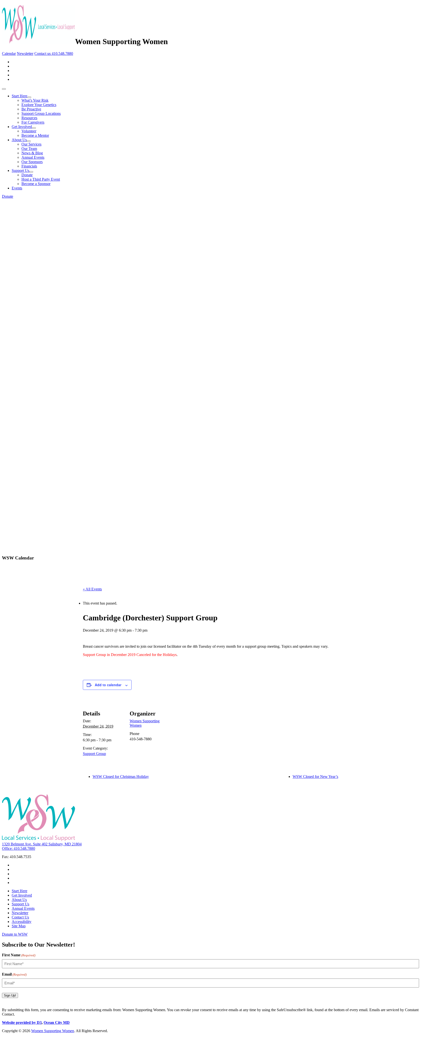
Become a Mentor (35, 135)
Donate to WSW (15, 934)
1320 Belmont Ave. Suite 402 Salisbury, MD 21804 (42, 844)
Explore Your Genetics (38, 105)
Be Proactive (31, 109)
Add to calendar (108, 684)
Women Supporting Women (52, 1031)
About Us (19, 140)
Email (14, 974)
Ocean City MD (57, 1022)
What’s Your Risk (34, 100)
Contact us (43, 53)
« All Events (92, 589)
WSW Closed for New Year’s (315, 776)
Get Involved (22, 127)
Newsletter (25, 53)
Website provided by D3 (22, 1022)
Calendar (9, 53)
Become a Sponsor (35, 184)
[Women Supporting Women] (38, 41)
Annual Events (32, 157)
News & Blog (32, 153)
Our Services (31, 144)
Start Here (19, 96)
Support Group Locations (41, 113)
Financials (29, 166)
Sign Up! (10, 995)
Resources (29, 118)
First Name (18, 955)
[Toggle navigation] (4, 89)
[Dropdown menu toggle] (29, 97)
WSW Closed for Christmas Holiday (121, 776)
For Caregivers (32, 122)
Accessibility (21, 922)
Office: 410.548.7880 (18, 848)
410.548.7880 (62, 53)
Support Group (94, 754)
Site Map (19, 926)
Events (17, 188)
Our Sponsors (32, 162)
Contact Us (20, 917)
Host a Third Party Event (40, 179)
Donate (27, 175)
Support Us (20, 170)
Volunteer (28, 131)
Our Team (29, 149)
